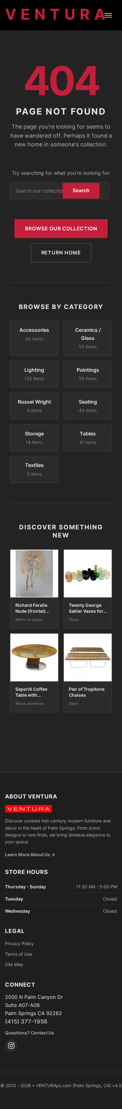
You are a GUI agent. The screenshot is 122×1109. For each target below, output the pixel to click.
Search (81, 190)
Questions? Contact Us (29, 1032)
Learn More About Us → (30, 854)
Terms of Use (18, 954)
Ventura (57, 14)
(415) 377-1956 (26, 1021)
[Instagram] (11, 1045)
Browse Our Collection (61, 228)
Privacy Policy (19, 943)
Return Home (61, 252)
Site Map (14, 964)
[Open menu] (108, 15)
